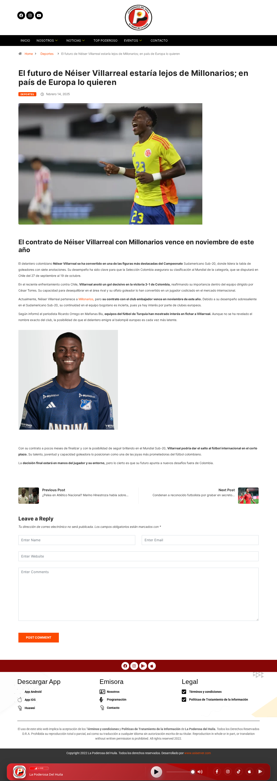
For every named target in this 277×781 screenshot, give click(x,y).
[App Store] (249, 771)
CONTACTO (159, 40)
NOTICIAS (73, 40)
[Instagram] (228, 771)
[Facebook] (217, 771)
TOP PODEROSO (105, 40)
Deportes (46, 53)
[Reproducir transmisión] (156, 772)
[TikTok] (239, 771)
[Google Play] (260, 771)
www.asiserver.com (197, 753)
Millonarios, (87, 299)
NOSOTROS (45, 40)
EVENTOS (131, 40)
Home (29, 53)
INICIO (25, 40)
